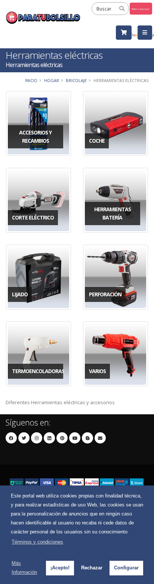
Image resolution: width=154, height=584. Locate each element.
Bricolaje (76, 80)
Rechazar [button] (91, 568)
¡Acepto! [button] (60, 568)
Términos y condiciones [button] (37, 542)
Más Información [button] (24, 567)
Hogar (51, 80)
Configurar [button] (126, 568)
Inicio (31, 80)
